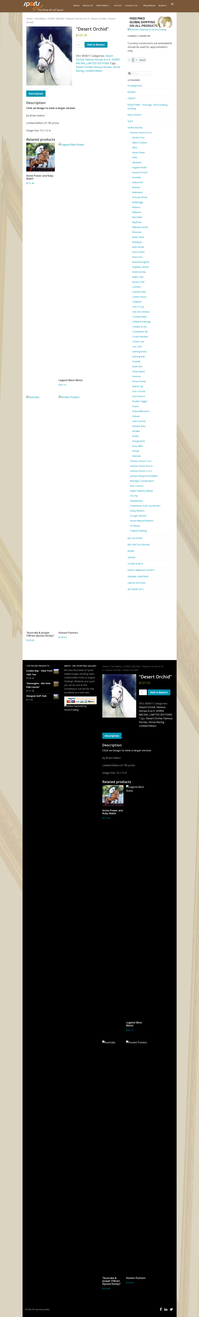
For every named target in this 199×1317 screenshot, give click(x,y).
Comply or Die (139, 326)
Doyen (135, 406)
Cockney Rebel (139, 316)
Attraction (137, 162)
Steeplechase (136, 500)
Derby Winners (137, 510)
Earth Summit (139, 421)
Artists (118, 5)
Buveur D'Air (138, 281)
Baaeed (136, 187)
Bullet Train (137, 276)
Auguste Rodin (139, 167)
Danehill (136, 361)
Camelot (136, 286)
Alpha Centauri (139, 142)
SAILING (131, 557)
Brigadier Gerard (140, 266)
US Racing (135, 525)
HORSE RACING (56, 18)
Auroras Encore (140, 172)
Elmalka (136, 431)
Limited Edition (93, 70)
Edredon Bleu (139, 426)
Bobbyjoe (137, 242)
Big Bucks (137, 222)
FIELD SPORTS (135, 114)
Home (76, 5)
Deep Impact (138, 371)
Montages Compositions (142, 480)
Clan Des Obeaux (141, 311)
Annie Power (138, 152)
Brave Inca (137, 256)
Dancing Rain (138, 356)
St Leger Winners (138, 515)
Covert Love (138, 341)
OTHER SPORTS (135, 563)
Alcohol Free (138, 137)
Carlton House (139, 296)
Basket (163, 5)
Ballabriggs (137, 202)
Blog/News (149, 5)
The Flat (134, 495)
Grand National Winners (142, 520)
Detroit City (137, 386)
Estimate (136, 455)
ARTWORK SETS (135, 589)
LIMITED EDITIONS (97, 63)
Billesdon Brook (140, 227)
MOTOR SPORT (135, 538)
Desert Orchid (98, 18)
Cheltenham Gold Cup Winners (145, 505)
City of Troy (138, 306)
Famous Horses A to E (77, 18)
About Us (88, 5)
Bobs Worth (138, 247)
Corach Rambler (140, 336)
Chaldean (137, 301)
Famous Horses (102, 67)
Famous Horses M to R (141, 465)
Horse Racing (156, 722)
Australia (136, 177)
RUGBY (131, 551)
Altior (134, 147)
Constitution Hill (140, 331)
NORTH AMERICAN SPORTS (141, 570)
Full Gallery (102, 5)
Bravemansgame (140, 261)
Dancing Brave (139, 351)
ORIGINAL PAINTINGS (138, 576)
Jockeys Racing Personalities (144, 475)
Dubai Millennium (140, 411)
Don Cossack (138, 391)
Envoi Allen (137, 446)
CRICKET (132, 98)
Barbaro (136, 207)
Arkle (134, 157)
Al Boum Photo (139, 197)
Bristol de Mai (139, 271)
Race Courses (136, 485)
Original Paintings (138, 530)
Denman (136, 376)
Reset (142, 59)
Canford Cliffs (139, 291)
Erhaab (135, 451)
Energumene (138, 441)
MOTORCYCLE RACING (139, 544)
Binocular (136, 232)
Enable (135, 436)
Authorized (137, 182)
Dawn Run (137, 366)
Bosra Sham (138, 251)
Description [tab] (36, 93)
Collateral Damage (141, 321)
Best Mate (137, 217)
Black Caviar (138, 237)
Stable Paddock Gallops (141, 490)
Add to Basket (96, 44)
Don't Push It (138, 396)
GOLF (130, 121)
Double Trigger (139, 401)
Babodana (137, 192)
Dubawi (136, 416)
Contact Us (131, 5)
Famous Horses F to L (141, 460)
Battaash (136, 212)
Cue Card (136, 346)
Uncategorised (135, 85)
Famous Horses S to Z (141, 470)
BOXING (132, 91)
